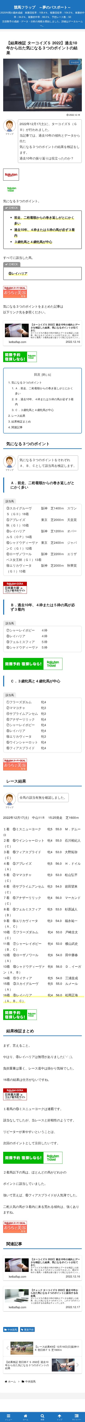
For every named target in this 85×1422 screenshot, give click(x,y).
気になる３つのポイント (26, 382)
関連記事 (17, 427)
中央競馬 (12, 1329)
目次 (37, 374)
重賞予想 (29, 1329)
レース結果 (18, 415)
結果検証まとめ (21, 421)
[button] (76, 860)
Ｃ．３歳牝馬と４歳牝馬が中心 (34, 410)
